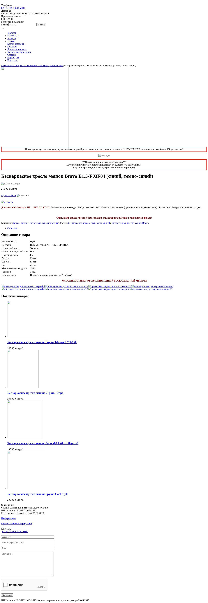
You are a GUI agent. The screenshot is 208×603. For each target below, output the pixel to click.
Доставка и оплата (16, 49)
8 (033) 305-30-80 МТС (13, 8)
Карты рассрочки (16, 44)
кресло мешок (118, 223)
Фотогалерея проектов (19, 52)
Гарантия (12, 46)
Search (4, 24)
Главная (5, 65)
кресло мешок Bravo (137, 223)
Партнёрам (13, 57)
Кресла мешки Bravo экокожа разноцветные (40, 65)
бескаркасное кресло (79, 223)
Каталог (11, 33)
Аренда (11, 38)
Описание (12, 228)
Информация (8, 518)
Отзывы (11, 55)
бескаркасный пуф (100, 223)
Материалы (13, 35)
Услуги (11, 41)
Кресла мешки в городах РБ (16, 523)
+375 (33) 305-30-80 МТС (15, 531)
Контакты (12, 60)
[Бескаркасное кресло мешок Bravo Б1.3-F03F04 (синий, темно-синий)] (23, 286)
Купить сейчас (8, 195)
